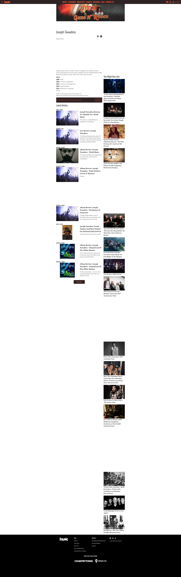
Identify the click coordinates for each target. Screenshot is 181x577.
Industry (81, 2)
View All (58, 90)
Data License (79, 93)
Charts (89, 2)
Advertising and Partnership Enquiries (99, 540)
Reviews (96, 2)
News (65, 2)
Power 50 (110, 2)
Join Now (98, 100)
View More (79, 282)
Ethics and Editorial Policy (79, 548)
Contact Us (94, 545)
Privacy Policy (76, 543)
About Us (75, 540)
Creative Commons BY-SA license (82, 95)
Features (72, 2)
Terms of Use (76, 545)
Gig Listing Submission (96, 543)
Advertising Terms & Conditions (80, 551)
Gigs (103, 2)
